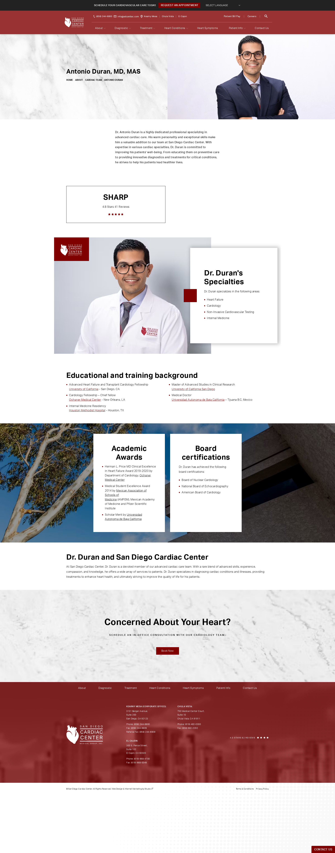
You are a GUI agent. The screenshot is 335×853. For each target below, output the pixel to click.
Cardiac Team (93, 80)
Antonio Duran (113, 80)
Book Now (167, 651)
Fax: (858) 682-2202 (187, 728)
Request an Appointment (179, 5)
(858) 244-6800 (104, 16)
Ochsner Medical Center (85, 399)
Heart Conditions (174, 28)
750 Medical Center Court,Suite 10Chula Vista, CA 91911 (190, 715)
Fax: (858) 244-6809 (136, 728)
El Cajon (182, 16)
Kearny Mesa (150, 16)
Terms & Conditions (245, 789)
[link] (115, 204)
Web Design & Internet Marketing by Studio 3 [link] (132, 789)
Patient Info (236, 28)
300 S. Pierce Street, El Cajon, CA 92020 (136, 749)
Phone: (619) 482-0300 (189, 724)
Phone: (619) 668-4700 (138, 759)
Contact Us (262, 28)
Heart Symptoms (207, 28)
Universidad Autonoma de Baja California (198, 399)
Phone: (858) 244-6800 (138, 724)
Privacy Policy (262, 789)
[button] (266, 16)
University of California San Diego (193, 389)
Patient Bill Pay (232, 16)
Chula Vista (168, 16)
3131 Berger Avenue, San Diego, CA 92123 (137, 715)
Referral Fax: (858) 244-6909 (140, 732)
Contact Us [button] (323, 849)
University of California (83, 389)
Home (69, 80)
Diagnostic (121, 28)
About (99, 28)
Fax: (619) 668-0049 (136, 763)
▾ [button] (105, 28)
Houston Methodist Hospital (87, 410)
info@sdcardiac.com (128, 17)
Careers (252, 16)
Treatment (146, 28)
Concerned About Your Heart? (167, 627)
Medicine (111, 499)
